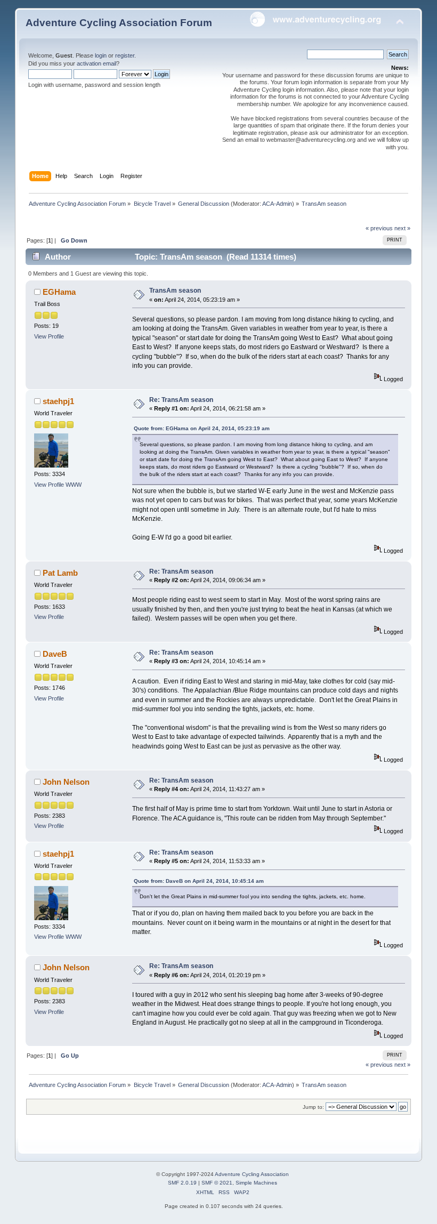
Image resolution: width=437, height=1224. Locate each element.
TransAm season (175, 290)
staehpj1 (58, 401)
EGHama (59, 291)
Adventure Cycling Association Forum (119, 22)
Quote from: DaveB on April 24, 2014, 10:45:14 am (199, 881)
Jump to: (313, 1107)
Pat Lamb (60, 572)
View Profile (49, 336)
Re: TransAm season (181, 400)
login (101, 55)
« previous (379, 228)
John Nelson (66, 781)
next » (402, 228)
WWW (74, 484)
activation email (96, 63)
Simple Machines (256, 1183)
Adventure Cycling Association (252, 1174)
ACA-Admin (277, 203)
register (124, 55)
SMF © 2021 (216, 1183)
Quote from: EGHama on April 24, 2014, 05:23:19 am (202, 428)
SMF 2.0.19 (182, 1183)
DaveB (55, 653)
